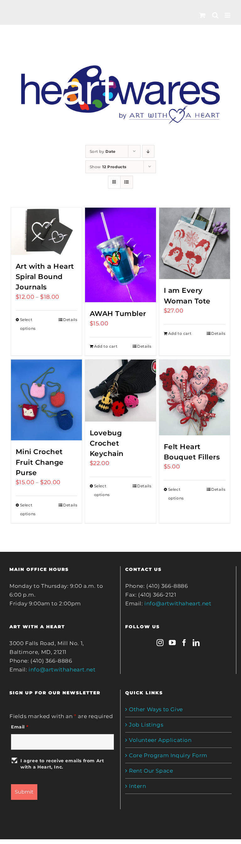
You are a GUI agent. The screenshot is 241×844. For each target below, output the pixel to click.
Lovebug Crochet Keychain (107, 443)
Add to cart (106, 346)
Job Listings (146, 725)
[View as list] (126, 182)
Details (70, 319)
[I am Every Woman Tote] (194, 243)
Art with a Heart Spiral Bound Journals (45, 276)
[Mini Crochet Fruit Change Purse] (46, 400)
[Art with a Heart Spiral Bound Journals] (46, 231)
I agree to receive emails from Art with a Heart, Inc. (62, 764)
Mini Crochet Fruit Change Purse (40, 462)
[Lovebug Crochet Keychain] (120, 391)
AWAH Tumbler (118, 313)
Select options (28, 324)
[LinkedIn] (196, 642)
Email (19, 727)
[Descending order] (148, 151)
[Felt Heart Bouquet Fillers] (194, 398)
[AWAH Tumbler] (120, 255)
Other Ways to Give (156, 709)
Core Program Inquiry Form (168, 755)
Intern (137, 786)
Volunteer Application (160, 740)
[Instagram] (160, 642)
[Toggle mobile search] (215, 15)
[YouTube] (172, 642)
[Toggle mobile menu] (228, 15)
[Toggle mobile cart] (202, 15)
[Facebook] (184, 642)
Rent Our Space (151, 771)
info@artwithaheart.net (62, 669)
